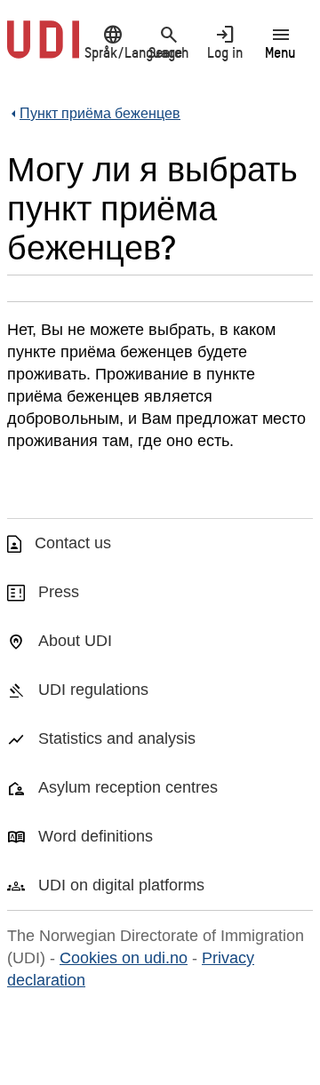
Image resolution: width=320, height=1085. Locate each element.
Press (58, 592)
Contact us (73, 543)
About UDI (75, 641)
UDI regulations (93, 689)
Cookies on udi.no (124, 958)
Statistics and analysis (117, 738)
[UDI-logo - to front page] (43, 49)
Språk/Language (112, 41)
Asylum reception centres (128, 787)
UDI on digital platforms (121, 885)
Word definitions (95, 836)
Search (168, 41)
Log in (225, 41)
